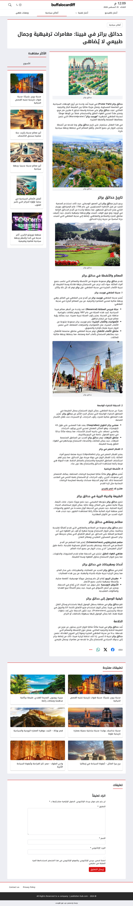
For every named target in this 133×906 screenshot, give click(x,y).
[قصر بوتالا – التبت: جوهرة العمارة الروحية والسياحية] (37, 722)
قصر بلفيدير (107, 489)
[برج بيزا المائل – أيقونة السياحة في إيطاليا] (95, 755)
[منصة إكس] (105, 649)
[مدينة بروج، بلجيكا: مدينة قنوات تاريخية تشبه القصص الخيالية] (26, 90)
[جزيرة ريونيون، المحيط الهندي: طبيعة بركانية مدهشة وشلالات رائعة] (37, 689)
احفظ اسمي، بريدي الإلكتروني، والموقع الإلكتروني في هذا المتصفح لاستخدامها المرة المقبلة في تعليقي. (68, 862)
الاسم (102, 838)
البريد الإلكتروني (97, 848)
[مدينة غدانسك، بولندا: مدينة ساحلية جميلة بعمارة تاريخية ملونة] (95, 722)
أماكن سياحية (115, 25)
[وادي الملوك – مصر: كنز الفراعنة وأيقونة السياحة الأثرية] (37, 755)
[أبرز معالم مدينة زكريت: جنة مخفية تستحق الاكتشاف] (26, 125)
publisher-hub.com (79, 896)
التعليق (101, 806)
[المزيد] (90, 649)
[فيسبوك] (112, 649)
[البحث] (9, 4)
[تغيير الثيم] (19, 4)
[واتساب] (98, 649)
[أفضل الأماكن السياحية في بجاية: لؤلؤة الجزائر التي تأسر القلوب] (26, 192)
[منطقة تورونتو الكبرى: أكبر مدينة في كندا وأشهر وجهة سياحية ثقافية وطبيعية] (26, 228)
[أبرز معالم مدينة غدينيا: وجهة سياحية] (26, 158)
